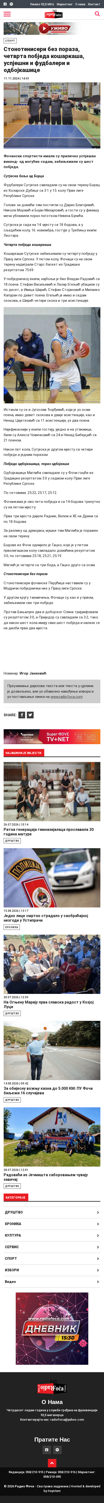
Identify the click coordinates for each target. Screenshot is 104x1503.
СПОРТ (11, 1258)
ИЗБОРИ (12, 1270)
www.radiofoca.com (67, 697)
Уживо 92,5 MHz (42, 4)
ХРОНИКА (13, 1224)
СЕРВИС (12, 1247)
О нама (80, 4)
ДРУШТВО (14, 1212)
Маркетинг (65, 4)
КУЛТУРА (13, 1235)
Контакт (94, 4)
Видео (10, 1282)
